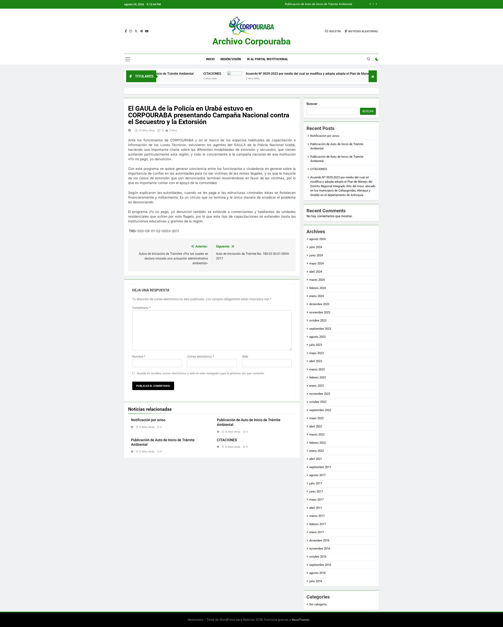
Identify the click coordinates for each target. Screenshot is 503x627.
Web (245, 356)
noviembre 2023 (319, 312)
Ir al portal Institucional (267, 59)
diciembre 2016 (319, 540)
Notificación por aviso (148, 420)
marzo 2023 (317, 369)
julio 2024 (315, 247)
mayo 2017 (316, 499)
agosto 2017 (317, 475)
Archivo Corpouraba (251, 41)
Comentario (141, 308)
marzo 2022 (317, 434)
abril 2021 (315, 459)
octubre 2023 (317, 320)
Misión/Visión (230, 59)
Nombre (138, 356)
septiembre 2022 (320, 410)
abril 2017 (315, 508)
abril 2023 (315, 361)
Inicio (210, 59)
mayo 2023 (316, 353)
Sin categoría (318, 604)
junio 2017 (316, 491)
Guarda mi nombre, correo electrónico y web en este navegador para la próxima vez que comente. (201, 373)
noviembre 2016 (319, 548)
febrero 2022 (317, 443)
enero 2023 (316, 386)
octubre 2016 (317, 556)
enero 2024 (316, 296)
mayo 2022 (316, 418)
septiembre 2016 (320, 565)
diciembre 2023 (319, 304)
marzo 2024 (317, 280)
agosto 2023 (317, 337)
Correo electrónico (200, 356)
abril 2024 (315, 271)
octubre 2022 (317, 402)
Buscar (312, 104)
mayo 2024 (316, 263)
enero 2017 (316, 532)
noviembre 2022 (319, 394)
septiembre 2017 (320, 467)
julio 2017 (315, 483)
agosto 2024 (317, 239)
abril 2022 (315, 426)
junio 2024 (316, 255)
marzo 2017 (317, 516)
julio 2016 (315, 581)
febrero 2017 (317, 524)
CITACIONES (188, 73)
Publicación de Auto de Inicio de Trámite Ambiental (318, 4)
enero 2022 (316, 451)
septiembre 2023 (320, 329)
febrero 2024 (317, 288)
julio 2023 (315, 345)
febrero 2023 (317, 377)
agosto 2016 (317, 573)
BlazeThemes (300, 619)
